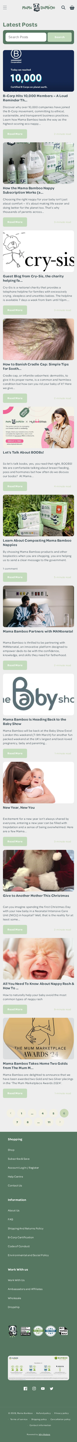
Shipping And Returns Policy (25, 1228)
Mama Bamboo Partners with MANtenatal (38, 631)
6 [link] (64, 1113)
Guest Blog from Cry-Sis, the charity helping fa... (33, 278)
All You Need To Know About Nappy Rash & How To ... (38, 986)
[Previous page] (11, 1113)
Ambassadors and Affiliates (25, 1289)
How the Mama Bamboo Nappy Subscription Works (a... (28, 190)
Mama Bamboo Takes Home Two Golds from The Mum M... (35, 1065)
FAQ (10, 1219)
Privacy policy (61, 1413)
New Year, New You (19, 807)
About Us (14, 1210)
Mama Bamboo (25, 1413)
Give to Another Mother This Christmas (36, 895)
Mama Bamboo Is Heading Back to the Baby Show (34, 721)
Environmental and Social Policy (28, 1255)
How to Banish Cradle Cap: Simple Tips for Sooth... (36, 366)
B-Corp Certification (21, 1237)
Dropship (14, 1307)
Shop (11, 1149)
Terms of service (19, 1419)
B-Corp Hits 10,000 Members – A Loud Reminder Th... (35, 98)
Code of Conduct (19, 1246)
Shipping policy (39, 1419)
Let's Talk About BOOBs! (23, 452)
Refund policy (43, 1413)
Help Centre (15, 1176)
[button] (5, 7)
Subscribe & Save (19, 1158)
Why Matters (44, 1434)
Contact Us (15, 1185)
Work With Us (16, 1280)
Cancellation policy (60, 1419)
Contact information (40, 1425)
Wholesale (14, 1298)
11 (49, 1122)
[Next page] (59, 1122)
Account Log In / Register (23, 1167)
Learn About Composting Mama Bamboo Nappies (37, 542)
